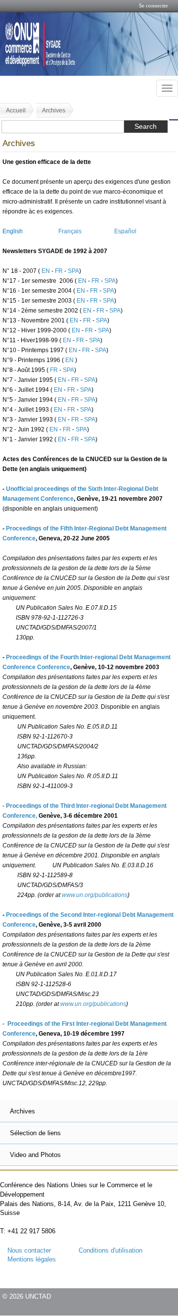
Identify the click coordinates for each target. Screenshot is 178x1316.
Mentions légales (31, 1259)
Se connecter (153, 5)
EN (46, 270)
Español (125, 231)
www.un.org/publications (95, 895)
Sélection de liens (35, 1133)
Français (70, 231)
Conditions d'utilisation (110, 1250)
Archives (53, 110)
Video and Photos (35, 1154)
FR (59, 270)
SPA (73, 270)
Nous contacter (29, 1250)
